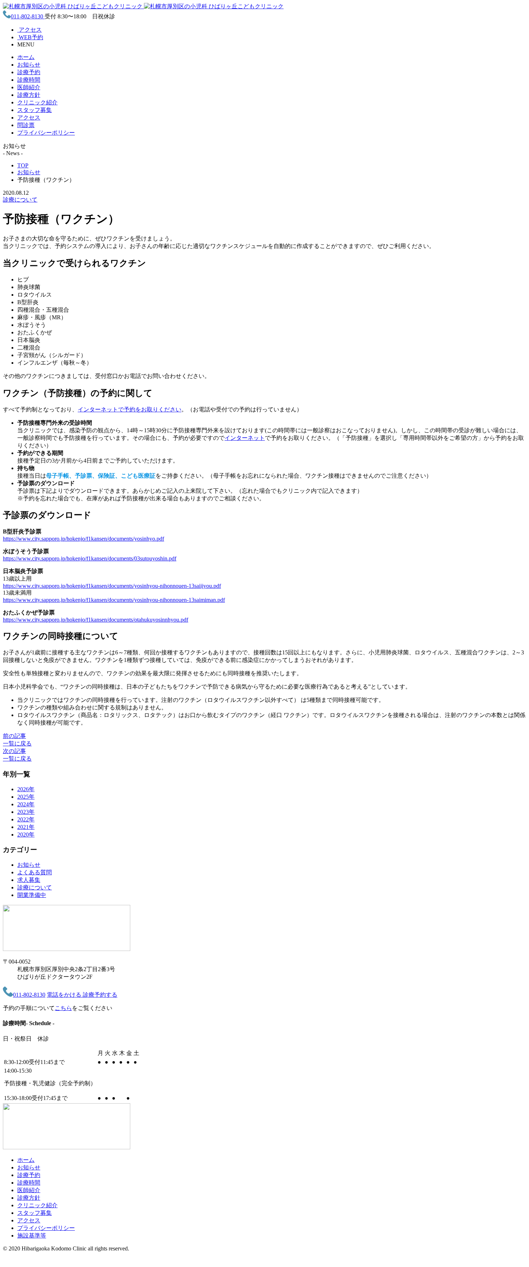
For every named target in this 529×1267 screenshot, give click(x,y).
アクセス (28, 117)
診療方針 (28, 95)
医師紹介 (28, 87)
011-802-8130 (28, 16)
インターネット (245, 438)
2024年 (26, 804)
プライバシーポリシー (46, 133)
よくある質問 (34, 872)
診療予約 (28, 72)
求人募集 (28, 880)
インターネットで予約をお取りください (129, 409)
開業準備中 (31, 895)
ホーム (26, 57)
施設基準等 (31, 1235)
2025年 (26, 797)
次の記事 (14, 751)
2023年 (26, 812)
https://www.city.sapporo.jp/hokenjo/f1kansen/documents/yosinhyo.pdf (83, 539)
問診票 (26, 125)
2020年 (26, 834)
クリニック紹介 (37, 102)
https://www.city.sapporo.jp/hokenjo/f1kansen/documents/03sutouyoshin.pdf (89, 558)
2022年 (26, 819)
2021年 (26, 827)
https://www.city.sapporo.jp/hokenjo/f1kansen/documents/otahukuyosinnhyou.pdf (95, 620)
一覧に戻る (17, 743)
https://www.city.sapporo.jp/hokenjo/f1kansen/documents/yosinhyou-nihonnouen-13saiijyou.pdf (112, 586)
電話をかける (65, 995)
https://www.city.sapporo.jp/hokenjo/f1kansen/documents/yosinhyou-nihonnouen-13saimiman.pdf (114, 600)
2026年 (26, 789)
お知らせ (28, 65)
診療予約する (100, 995)
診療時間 (28, 80)
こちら (63, 1008)
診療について (20, 200)
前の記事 (14, 736)
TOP (22, 165)
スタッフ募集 (34, 110)
